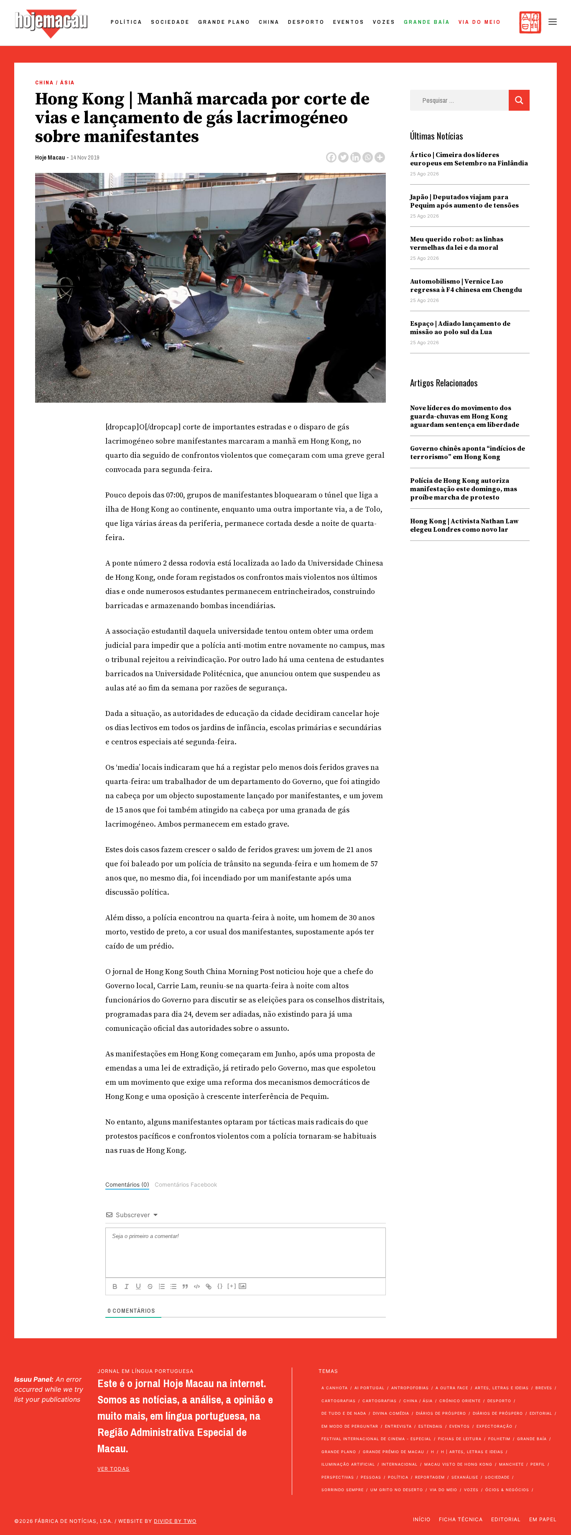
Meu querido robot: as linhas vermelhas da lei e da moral (456, 243)
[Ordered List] (162, 1286)
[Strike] (150, 1286)
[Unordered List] (173, 1286)
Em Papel (543, 1519)
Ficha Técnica (461, 1519)
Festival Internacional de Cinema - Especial (376, 1438)
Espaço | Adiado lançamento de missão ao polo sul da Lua (460, 328)
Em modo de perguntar (349, 1426)
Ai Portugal (369, 1387)
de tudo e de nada (343, 1413)
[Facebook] (331, 157)
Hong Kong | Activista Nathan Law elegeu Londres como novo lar (464, 525)
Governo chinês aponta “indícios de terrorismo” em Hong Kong (467, 452)
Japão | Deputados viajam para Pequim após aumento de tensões (464, 201)
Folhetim (499, 1438)
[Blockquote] (185, 1286)
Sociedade (170, 21)
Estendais (430, 1426)
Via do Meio (480, 21)
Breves (543, 1387)
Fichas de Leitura (460, 1438)
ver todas (113, 1469)
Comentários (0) (127, 1184)
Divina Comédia (391, 1413)
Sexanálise (464, 1477)
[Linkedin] (355, 157)
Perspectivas (337, 1477)
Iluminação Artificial (348, 1464)
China (269, 21)
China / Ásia (55, 82)
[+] (232, 1286)
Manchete (511, 1464)
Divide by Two (175, 1521)
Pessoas (371, 1477)
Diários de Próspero (441, 1413)
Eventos (349, 21)
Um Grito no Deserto (396, 1489)
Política (127, 21)
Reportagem (430, 1477)
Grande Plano (224, 21)
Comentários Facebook (186, 1184)
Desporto (306, 21)
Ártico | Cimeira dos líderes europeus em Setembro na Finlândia (469, 159)
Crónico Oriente (460, 1400)
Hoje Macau (50, 157)
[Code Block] (197, 1286)
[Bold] (115, 1286)
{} (220, 1286)
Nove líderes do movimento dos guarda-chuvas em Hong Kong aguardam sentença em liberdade (464, 416)
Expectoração (494, 1426)
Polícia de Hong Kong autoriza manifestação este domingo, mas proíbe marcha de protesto (463, 489)
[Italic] (127, 1286)
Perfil (537, 1464)
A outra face (452, 1387)
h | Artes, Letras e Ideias (472, 1451)
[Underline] (138, 1286)
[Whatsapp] (367, 157)
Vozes (384, 21)
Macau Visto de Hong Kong (458, 1464)
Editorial (541, 1413)
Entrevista (398, 1426)
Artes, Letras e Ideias (502, 1387)
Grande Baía (427, 21)
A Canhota (334, 1387)
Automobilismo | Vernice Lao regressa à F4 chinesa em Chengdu (466, 285)
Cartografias (338, 1400)
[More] (380, 157)
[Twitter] (343, 157)
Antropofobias (410, 1387)
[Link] (208, 1286)
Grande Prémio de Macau (393, 1451)
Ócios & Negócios (507, 1489)
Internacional (400, 1464)
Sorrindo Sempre (342, 1489)
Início (422, 1519)
